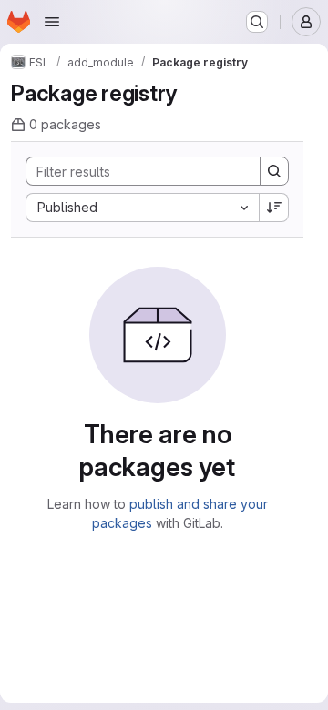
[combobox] (142, 207)
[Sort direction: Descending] (274, 207)
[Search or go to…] (257, 22)
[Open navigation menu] (52, 21)
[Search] (274, 171)
